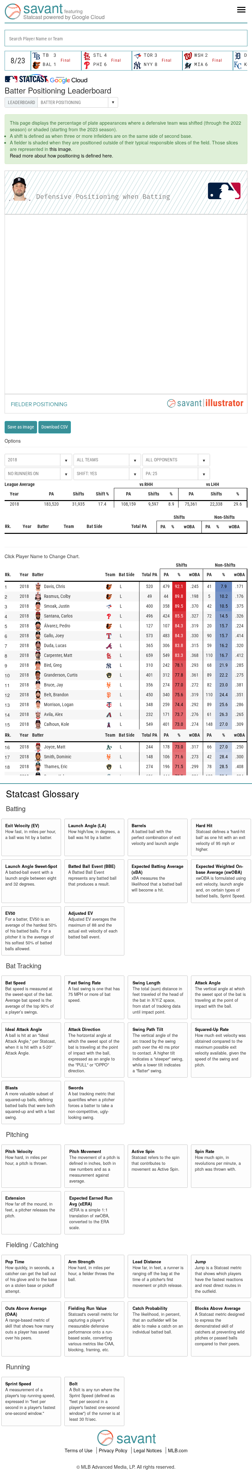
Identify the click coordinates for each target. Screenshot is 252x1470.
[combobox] (126, 38)
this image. (61, 149)
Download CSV (54, 427)
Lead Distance (147, 1262)
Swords (75, 1088)
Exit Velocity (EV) (22, 826)
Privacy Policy (114, 1450)
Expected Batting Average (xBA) (157, 869)
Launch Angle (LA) (87, 826)
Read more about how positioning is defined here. (61, 155)
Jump (200, 1262)
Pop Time (14, 1262)
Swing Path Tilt (148, 1029)
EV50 (10, 913)
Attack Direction (84, 1029)
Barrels (139, 826)
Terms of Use (79, 1450)
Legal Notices (148, 1450)
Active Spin (143, 1151)
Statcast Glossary (42, 793)
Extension (15, 1198)
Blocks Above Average (218, 1308)
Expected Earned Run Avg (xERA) (91, 1201)
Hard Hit (204, 826)
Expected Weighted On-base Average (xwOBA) (219, 869)
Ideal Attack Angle (23, 1029)
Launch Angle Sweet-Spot (31, 866)
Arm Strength (81, 1262)
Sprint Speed (18, 1384)
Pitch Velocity (18, 1151)
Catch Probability (150, 1308)
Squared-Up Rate (212, 1029)
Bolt (73, 1384)
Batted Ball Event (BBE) (91, 866)
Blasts (11, 1088)
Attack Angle (207, 983)
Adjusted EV (80, 913)
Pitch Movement (85, 1151)
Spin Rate (204, 1151)
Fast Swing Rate (84, 983)
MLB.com (178, 1450)
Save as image (21, 427)
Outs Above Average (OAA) (26, 1311)
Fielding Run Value (87, 1308)
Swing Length (146, 983)
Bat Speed (15, 983)
